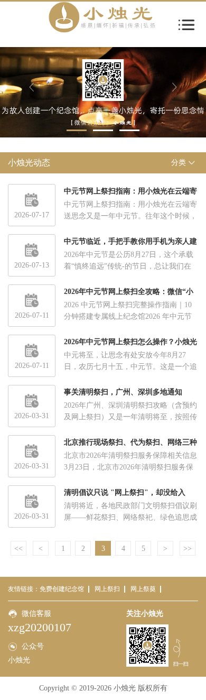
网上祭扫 (107, 589)
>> (187, 548)
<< (18, 548)
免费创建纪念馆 (62, 589)
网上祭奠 (143, 589)
